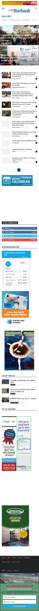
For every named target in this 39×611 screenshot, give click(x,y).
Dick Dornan (15, 162)
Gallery (3, 32)
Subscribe (33, 253)
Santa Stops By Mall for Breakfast (22, 149)
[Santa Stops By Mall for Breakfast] (6, 151)
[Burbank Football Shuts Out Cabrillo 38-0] (5, 395)
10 (22, 170)
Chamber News (25, 20)
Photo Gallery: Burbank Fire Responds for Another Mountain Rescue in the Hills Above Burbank (24, 113)
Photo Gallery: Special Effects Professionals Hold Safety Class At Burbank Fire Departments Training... (23, 93)
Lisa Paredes (15, 142)
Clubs (32, 20)
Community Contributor (18, 87)
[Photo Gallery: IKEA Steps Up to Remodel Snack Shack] (6, 85)
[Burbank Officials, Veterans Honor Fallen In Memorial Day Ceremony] (6, 134)
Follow (34, 245)
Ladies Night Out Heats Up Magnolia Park (24, 140)
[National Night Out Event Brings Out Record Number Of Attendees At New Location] (19, 42)
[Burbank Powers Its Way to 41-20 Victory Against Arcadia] (6, 160)
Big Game (5, 20)
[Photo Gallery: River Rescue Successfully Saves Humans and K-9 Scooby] (6, 105)
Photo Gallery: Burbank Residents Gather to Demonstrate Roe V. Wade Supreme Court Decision (24, 74)
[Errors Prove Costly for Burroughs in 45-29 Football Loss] (5, 404)
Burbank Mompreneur (14, 20)
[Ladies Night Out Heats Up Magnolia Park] (6, 143)
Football (13, 398)
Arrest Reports (14, 416)
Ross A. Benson (16, 78)
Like (12, 243)
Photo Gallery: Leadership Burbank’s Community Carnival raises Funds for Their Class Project (23, 123)
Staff (2, 43)
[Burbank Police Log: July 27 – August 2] (5, 413)
